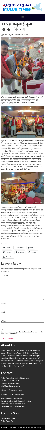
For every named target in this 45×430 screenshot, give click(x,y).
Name (4, 304)
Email (3, 312)
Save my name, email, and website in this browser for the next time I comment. (22, 333)
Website (4, 321)
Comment (5, 275)
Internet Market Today (32, 427)
